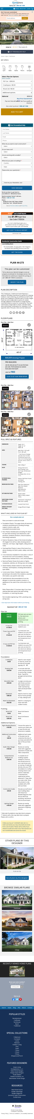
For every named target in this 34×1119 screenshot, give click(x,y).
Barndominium (17, 1018)
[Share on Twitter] (20, 312)
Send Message (17, 188)
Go (21, 987)
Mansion (17, 1043)
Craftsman (17, 1020)
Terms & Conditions (13, 15)
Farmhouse (12, 56)
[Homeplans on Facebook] (13, 999)
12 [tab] (29, 46)
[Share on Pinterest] (23, 312)
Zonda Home (17, 1097)
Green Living (17, 1067)
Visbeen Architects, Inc (17, 1076)
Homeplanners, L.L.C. (17, 1069)
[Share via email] (10, 312)
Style (6, 56)
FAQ (19, 1008)
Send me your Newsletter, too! (13, 183)
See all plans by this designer (17, 878)
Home (2, 56)
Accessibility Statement (27, 1113)
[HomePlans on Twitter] (17, 999)
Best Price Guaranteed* (24, 98)
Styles (9, 1008)
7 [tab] (16, 46)
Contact (30, 1008)
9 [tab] (21, 46)
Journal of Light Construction (17, 1095)
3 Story (17, 1054)
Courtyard (17, 1039)
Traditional (17, 1026)
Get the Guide (17, 252)
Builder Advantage (17, 1091)
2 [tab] (4, 46)
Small (17, 1048)
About (24, 1008)
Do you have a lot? (7, 149)
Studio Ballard (17, 1075)
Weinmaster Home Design (17, 1078)
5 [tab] (11, 46)
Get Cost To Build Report (17, 230)
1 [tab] (1, 46)
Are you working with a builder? (11, 155)
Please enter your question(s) (11, 170)
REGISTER (23, 9)
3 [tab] (6, 46)
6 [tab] (14, 46)
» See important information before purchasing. (15, 602)
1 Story (17, 1050)
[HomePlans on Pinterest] (20, 999)
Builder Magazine (17, 1093)
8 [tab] (19, 46)
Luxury (17, 1041)
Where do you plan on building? (12, 161)
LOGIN (29, 9)
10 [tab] (24, 46)
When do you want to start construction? (14, 144)
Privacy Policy (24, 15)
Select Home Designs (17, 1071)
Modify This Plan (17, 282)
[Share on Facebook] (17, 312)
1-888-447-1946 (17, 5)
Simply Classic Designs (17, 1073)
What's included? (6, 78)
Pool (17, 1046)
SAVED (17, 9)
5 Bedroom (17, 1037)
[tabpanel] (17, 33)
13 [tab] (31, 46)
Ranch (17, 1024)
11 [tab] (26, 46)
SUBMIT (24, 18)
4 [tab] (9, 46)
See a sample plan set (17, 517)
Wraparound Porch (17, 1056)
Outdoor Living (17, 1044)
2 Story (17, 1052)
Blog (14, 1008)
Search (4, 1008)
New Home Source (17, 1090)
